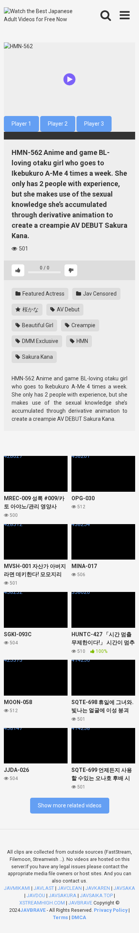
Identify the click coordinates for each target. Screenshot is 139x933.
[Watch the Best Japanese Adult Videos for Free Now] (43, 15)
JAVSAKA (124, 888)
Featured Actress (42, 294)
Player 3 (94, 124)
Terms (61, 917)
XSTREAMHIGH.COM (42, 903)
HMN (81, 341)
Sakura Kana (37, 357)
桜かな (30, 309)
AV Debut (68, 309)
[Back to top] (124, 917)
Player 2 (58, 124)
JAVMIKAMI (17, 888)
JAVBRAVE (80, 903)
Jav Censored (99, 294)
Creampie (82, 325)
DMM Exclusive (39, 341)
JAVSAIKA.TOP (96, 895)
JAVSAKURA (62, 895)
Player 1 (21, 124)
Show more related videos (70, 805)
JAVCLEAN (70, 888)
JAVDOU (36, 895)
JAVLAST (44, 888)
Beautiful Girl (37, 325)
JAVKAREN (97, 888)
